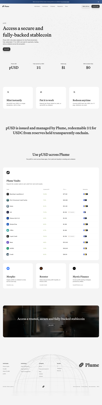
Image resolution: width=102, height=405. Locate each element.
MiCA (98, 386)
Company (52, 6)
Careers (41, 373)
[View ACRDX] (51, 248)
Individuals (37, 6)
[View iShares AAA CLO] (51, 218)
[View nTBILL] (51, 230)
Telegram (59, 368)
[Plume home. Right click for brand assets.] (5, 6)
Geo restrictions (92, 386)
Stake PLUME (6, 371)
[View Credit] (51, 254)
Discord (59, 370)
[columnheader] (21, 189)
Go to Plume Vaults (65, 1)
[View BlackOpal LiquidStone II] (51, 194)
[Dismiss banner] (98, 2)
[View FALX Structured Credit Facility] (51, 200)
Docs (66, 6)
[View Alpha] (51, 206)
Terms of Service (76, 386)
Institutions (45, 6)
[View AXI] (51, 212)
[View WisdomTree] (51, 224)
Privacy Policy (84, 386)
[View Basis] (51, 242)
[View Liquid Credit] (51, 236)
